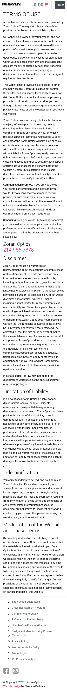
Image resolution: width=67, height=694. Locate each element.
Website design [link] (12, 686)
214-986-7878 (18, 250)
